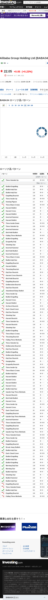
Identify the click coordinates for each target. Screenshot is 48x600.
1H (19, 105)
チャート (38, 7)
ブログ (4, 546)
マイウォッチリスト (16, 7)
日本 (24, 11)
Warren (31, 11)
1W (28, 105)
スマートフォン (7, 549)
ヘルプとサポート (29, 551)
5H (22, 105)
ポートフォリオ (7, 551)
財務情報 (34, 90)
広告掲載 (26, 549)
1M (32, 105)
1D (25, 105)
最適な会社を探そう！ (11, 518)
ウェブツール (7, 553)
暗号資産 (29, 7)
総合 (2, 90)
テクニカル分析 (5, 94)
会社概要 (26, 546)
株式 (3, 11)
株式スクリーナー (14, 11)
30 (16, 105)
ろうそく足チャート (3, 105)
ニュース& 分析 (22, 90)
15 (12, 105)
